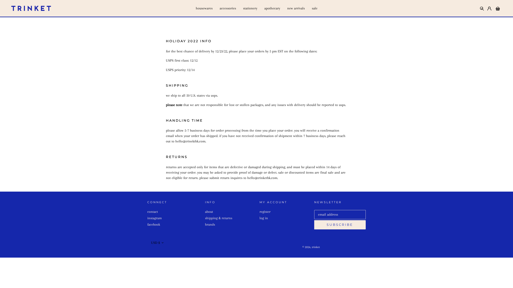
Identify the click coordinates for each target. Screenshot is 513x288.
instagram (154, 218)
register (265, 212)
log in (264, 218)
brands (210, 224)
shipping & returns (218, 218)
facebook (153, 224)
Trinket (316, 247)
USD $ (155, 243)
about (209, 212)
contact (152, 212)
